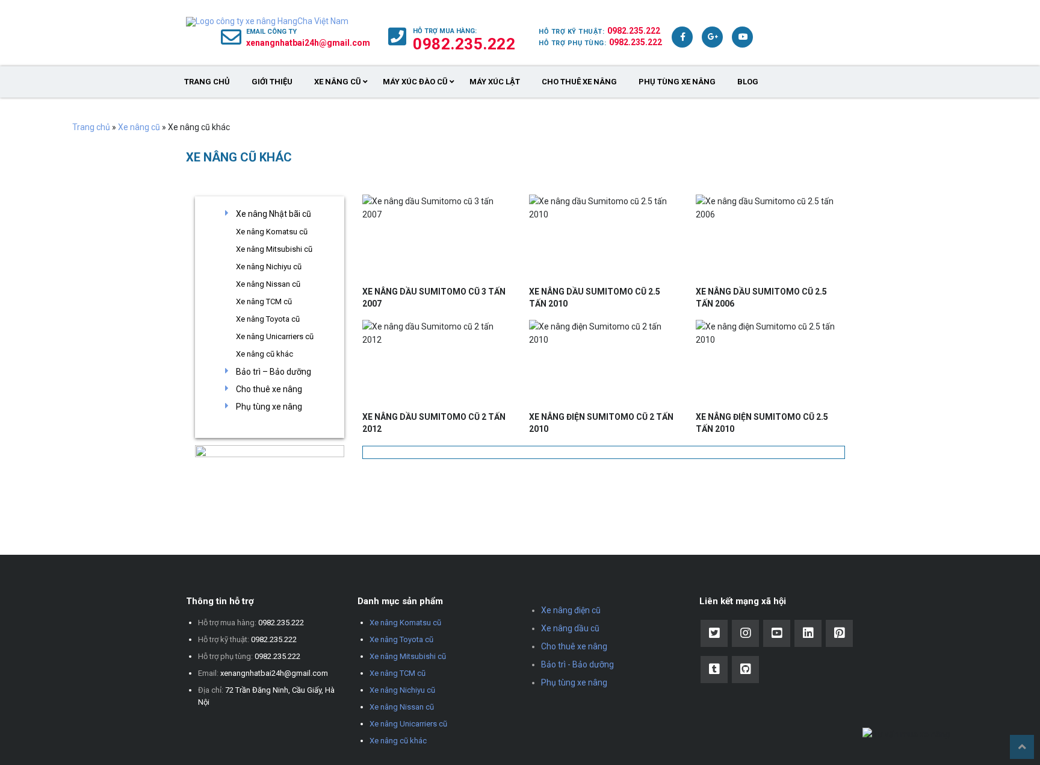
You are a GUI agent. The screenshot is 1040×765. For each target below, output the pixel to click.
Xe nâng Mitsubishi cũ (274, 249)
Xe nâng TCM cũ (264, 301)
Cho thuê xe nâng (579, 81)
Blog (747, 81)
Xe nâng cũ (337, 81)
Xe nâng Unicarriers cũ (275, 336)
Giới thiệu (272, 81)
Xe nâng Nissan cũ (268, 284)
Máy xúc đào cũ (415, 81)
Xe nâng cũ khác (264, 353)
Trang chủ (207, 81)
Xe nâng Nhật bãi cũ (273, 214)
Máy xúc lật (494, 81)
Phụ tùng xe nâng (677, 81)
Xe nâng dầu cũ (570, 628)
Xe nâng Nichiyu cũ (269, 266)
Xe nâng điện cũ (571, 610)
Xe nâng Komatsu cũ (272, 231)
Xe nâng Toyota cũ (268, 318)
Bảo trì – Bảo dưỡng (273, 371)
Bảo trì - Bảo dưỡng (577, 664)
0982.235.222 (633, 31)
